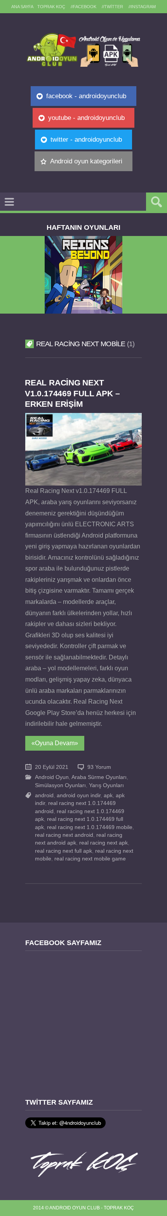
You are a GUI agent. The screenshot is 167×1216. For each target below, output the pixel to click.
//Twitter (112, 6)
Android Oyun (52, 777)
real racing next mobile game (90, 859)
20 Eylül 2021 (51, 767)
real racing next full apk (63, 851)
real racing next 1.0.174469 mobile (89, 827)
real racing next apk (103, 843)
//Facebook (83, 6)
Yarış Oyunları (106, 785)
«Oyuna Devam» (54, 743)
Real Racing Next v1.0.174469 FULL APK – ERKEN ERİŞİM (72, 393)
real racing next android (64, 835)
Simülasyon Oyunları (60, 785)
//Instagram (142, 6)
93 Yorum (99, 767)
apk (108, 795)
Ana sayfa (22, 6)
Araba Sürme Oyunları (99, 777)
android (44, 795)
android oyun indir (79, 795)
